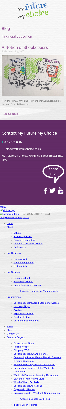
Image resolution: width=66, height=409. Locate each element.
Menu (3, 206)
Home (10, 223)
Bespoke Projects (16, 337)
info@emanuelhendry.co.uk (14, 217)
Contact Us (13, 333)
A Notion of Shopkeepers (25, 47)
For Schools (13, 272)
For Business (14, 253)
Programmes (14, 297)
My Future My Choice (33, 10)
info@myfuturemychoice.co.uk (21, 149)
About (10, 227)
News (10, 326)
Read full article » (11, 113)
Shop (9, 330)
